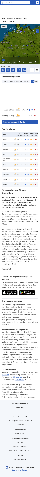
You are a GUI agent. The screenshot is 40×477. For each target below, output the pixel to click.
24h (36, 81)
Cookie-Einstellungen (20, 470)
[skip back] (3, 70)
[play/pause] (8, 70)
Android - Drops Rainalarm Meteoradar (20, 417)
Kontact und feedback (20, 446)
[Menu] (37, 2)
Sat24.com (19, 379)
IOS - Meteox (20, 424)
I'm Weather (20, 408)
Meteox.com (18, 377)
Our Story (20, 443)
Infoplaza (5, 374)
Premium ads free (20, 459)
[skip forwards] (13, 70)
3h (33, 81)
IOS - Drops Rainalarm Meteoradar (20, 421)
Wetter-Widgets (20, 434)
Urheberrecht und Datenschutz (20, 450)
